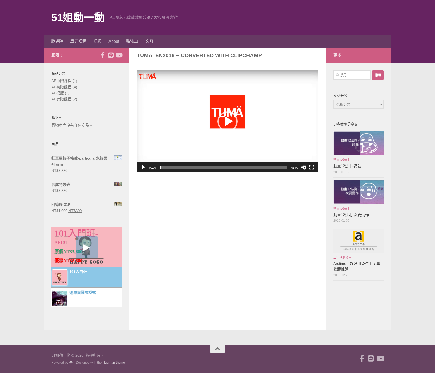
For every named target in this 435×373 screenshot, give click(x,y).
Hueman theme (114, 362)
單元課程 (78, 41)
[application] (227, 121)
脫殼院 (57, 41)
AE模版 (57, 93)
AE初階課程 (61, 87)
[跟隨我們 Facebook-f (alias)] (103, 55)
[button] (228, 121)
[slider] (223, 167)
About (113, 41)
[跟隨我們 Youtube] (119, 55)
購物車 (132, 41)
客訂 (149, 41)
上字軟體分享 (342, 257)
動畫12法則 (341, 160)
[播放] (143, 167)
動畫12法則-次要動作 (351, 215)
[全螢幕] (311, 167)
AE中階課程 (61, 81)
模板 (97, 41)
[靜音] (303, 167)
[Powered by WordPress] (71, 362)
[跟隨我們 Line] (111, 55)
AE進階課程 (61, 99)
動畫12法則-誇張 (347, 166)
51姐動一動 (77, 17)
